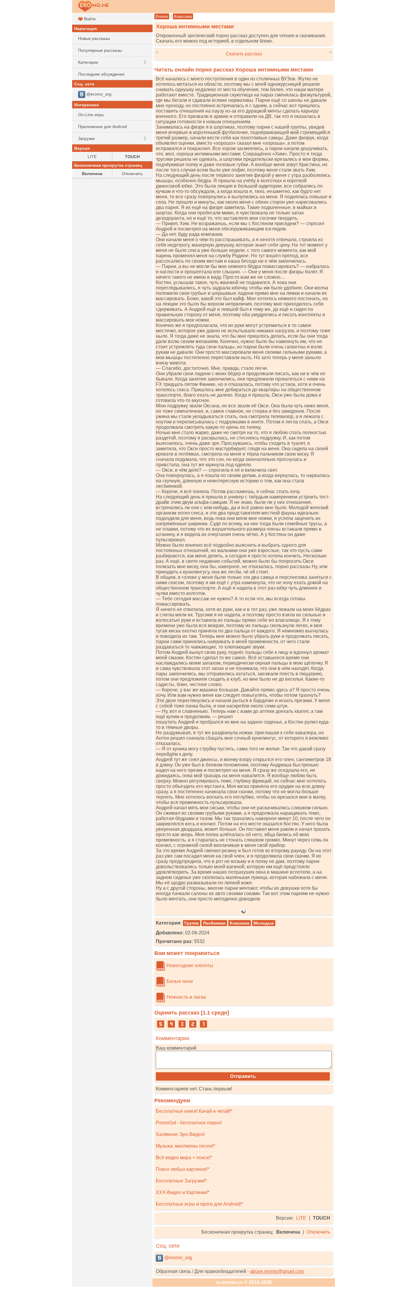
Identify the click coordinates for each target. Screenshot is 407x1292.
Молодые (264, 923)
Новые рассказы (94, 38)
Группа (191, 923)
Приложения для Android (102, 126)
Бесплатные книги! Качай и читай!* (194, 1111)
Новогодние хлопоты (189, 965)
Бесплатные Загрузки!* (181, 1180)
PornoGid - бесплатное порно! (189, 1122)
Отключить (318, 1232)
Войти (89, 18)
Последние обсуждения (101, 74)
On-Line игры (91, 114)
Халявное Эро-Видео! (180, 1134)
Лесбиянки (214, 923)
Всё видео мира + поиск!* (184, 1157)
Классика (183, 16)
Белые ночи (179, 981)
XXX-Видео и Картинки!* (182, 1192)
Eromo (162, 16)
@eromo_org (177, 1257)
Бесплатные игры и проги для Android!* (199, 1204)
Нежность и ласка (185, 997)
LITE (301, 1218)
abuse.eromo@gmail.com (277, 1271)
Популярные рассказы (100, 50)
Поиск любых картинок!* (182, 1169)
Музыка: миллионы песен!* (185, 1145)
